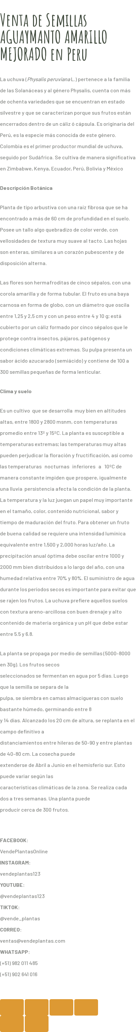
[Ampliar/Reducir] (12, 1007)
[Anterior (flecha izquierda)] (12, 1024)
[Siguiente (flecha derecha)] (37, 1024)
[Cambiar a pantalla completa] (37, 1007)
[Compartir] (61, 1007)
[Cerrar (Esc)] (86, 1007)
